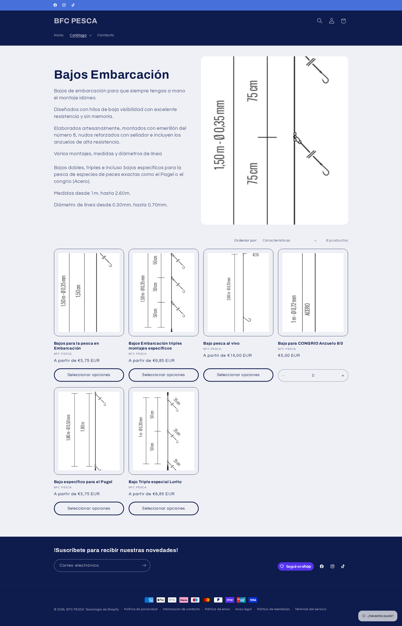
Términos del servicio (310, 609)
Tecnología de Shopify (102, 609)
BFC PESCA (75, 609)
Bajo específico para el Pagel (83, 482)
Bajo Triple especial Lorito (155, 482)
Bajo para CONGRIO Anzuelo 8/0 (310, 343)
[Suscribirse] (144, 565)
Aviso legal (243, 609)
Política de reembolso (273, 609)
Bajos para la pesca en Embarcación (76, 345)
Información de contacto (181, 609)
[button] (80, 35)
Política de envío (217, 609)
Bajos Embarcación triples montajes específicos (155, 345)
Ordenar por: (245, 240)
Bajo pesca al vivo (221, 343)
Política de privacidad (141, 609)
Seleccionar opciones (88, 375)
